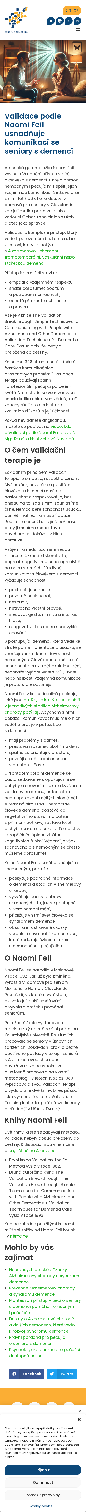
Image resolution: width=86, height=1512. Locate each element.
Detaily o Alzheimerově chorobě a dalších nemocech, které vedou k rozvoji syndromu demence (43, 1325)
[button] (79, 1419)
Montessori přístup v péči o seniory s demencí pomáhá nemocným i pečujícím (45, 1306)
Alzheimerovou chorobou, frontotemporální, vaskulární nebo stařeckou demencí (40, 257)
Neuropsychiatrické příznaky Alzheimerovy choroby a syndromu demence (45, 1276)
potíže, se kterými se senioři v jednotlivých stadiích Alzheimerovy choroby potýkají (42, 706)
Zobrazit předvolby (43, 1495)
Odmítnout (43, 1482)
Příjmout (43, 1470)
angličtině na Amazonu (31, 1150)
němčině (19, 1236)
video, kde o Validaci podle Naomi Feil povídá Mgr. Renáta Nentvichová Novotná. (40, 433)
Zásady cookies (41, 1506)
